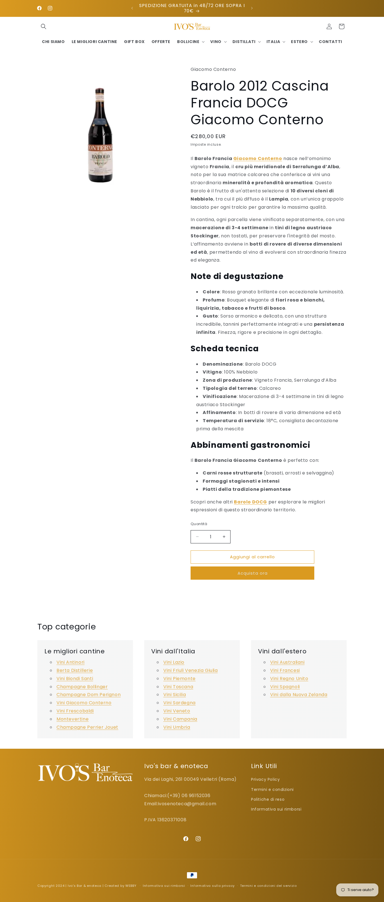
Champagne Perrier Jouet (87, 727)
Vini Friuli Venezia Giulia (190, 670)
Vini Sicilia (174, 694)
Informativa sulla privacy (212, 885)
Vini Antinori (71, 662)
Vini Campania (180, 719)
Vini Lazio (173, 662)
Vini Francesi (285, 670)
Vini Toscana (178, 686)
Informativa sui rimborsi (276, 809)
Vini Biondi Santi (75, 678)
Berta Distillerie (75, 670)
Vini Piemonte (179, 678)
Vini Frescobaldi (75, 711)
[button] (43, 26)
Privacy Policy (265, 779)
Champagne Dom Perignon (89, 694)
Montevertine (73, 719)
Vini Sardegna (179, 702)
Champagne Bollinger (82, 686)
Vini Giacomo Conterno (84, 702)
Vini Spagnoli (285, 686)
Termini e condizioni (272, 789)
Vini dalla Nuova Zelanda (298, 694)
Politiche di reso (267, 799)
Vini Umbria (176, 727)
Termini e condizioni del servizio (268, 885)
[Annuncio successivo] (252, 8)
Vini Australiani (287, 662)
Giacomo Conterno (257, 158)
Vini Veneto (176, 711)
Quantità (199, 524)
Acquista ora (253, 573)
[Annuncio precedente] (132, 8)
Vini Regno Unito (289, 678)
